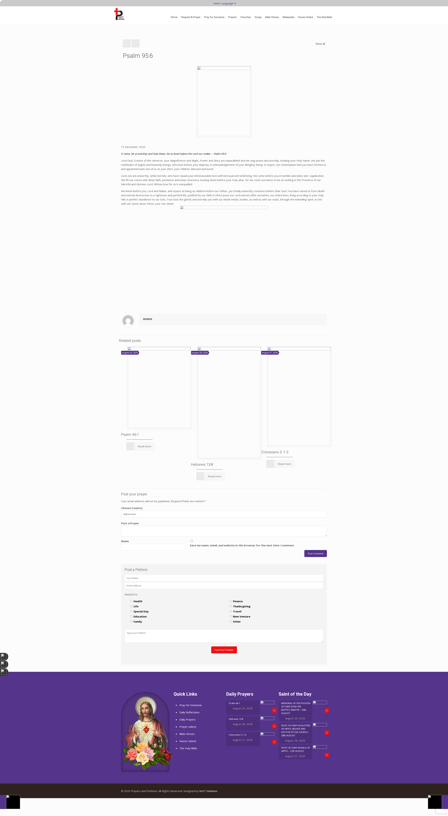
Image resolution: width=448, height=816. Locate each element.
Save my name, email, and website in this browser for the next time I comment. (242, 545)
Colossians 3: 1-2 (275, 452)
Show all (320, 43)
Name (125, 541)
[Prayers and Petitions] (120, 14)
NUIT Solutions (208, 791)
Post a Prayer (130, 523)
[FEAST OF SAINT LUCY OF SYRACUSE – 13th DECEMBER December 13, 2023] (10, 802)
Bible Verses (187, 734)
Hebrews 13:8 (202, 464)
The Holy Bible (188, 748)
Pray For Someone (190, 705)
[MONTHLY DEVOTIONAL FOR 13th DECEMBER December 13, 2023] (438, 802)
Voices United (187, 741)
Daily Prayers (187, 719)
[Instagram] (321, 791)
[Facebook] (312, 791)
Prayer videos (187, 726)
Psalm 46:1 (130, 434)
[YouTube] (317, 791)
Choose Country (131, 508)
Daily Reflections (189, 712)
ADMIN (147, 319)
